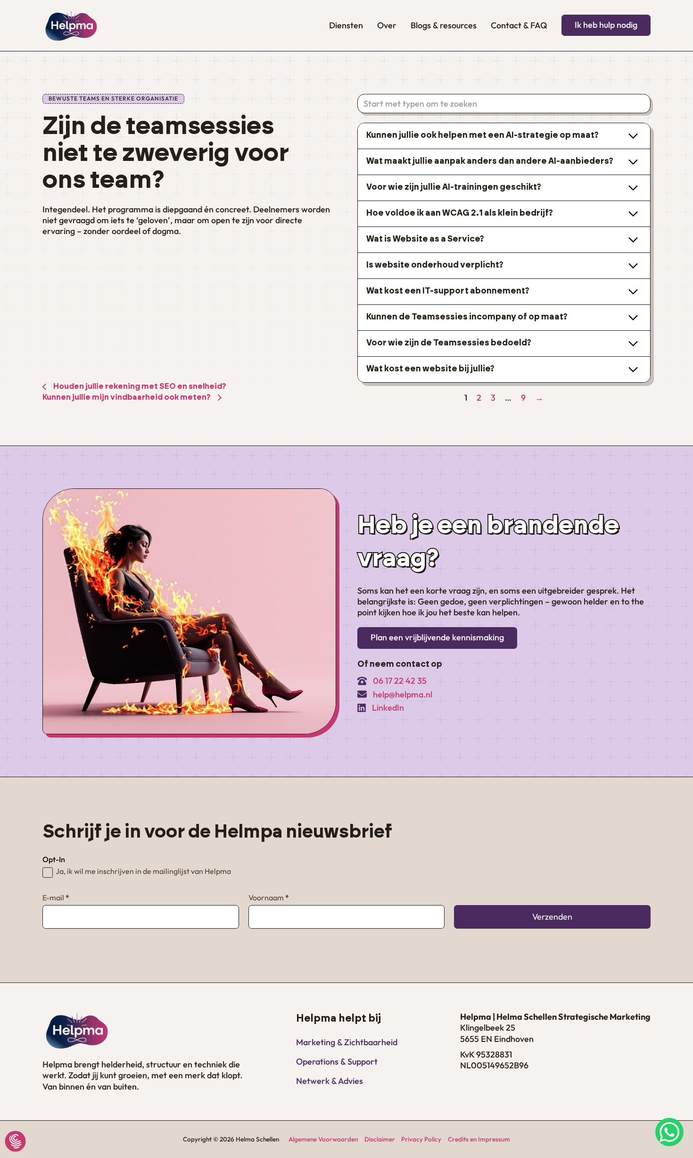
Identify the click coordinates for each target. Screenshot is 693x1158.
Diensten (346, 25)
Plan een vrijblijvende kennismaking (437, 637)
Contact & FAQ (519, 25)
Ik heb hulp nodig (606, 24)
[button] (504, 136)
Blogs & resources (444, 25)
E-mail (55, 897)
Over (386, 25)
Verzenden (552, 916)
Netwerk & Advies (329, 1080)
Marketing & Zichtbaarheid (346, 1042)
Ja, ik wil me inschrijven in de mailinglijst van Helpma (143, 871)
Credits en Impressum (479, 1139)
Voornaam (268, 897)
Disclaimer (379, 1139)
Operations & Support (337, 1061)
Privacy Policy (421, 1139)
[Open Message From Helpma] (669, 1133)
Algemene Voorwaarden (323, 1139)
